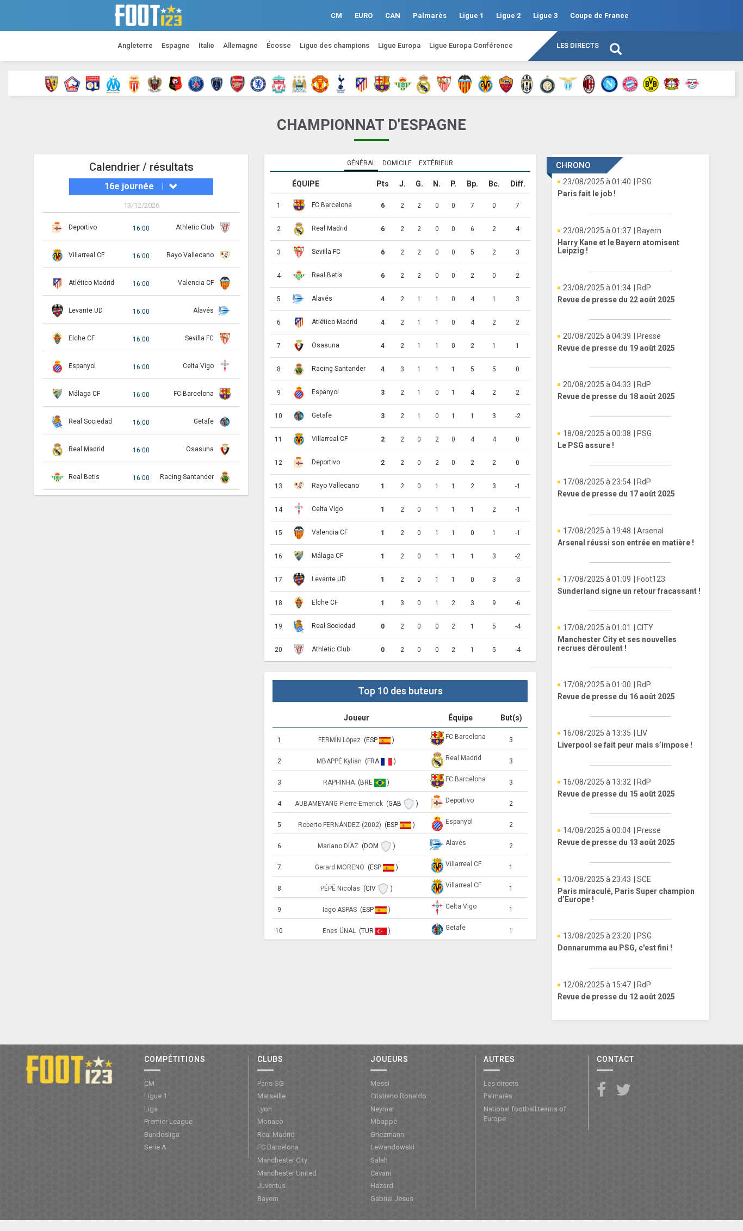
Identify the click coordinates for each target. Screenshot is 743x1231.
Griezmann (387, 1134)
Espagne (176, 45)
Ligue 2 (508, 15)
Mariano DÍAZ (339, 846)
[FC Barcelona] (382, 83)
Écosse (279, 45)
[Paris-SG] (196, 83)
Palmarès (430, 15)
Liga (151, 1109)
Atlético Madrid (91, 283)
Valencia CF (196, 283)
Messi (379, 1083)
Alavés (203, 310)
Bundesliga (161, 1134)
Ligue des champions (334, 45)
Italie (206, 45)
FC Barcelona (194, 393)
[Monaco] (134, 83)
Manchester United (287, 1173)
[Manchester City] (299, 83)
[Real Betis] (402, 83)
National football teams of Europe (525, 1114)
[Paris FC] (216, 83)
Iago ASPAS (340, 909)
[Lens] (51, 83)
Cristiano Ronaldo (398, 1096)
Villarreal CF (86, 255)
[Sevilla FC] (444, 83)
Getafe (204, 421)
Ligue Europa (399, 45)
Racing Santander (187, 477)
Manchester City (282, 1160)
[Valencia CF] (464, 83)
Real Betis (84, 477)
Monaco (270, 1121)
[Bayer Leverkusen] (671, 83)
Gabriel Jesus (391, 1199)
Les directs (577, 45)
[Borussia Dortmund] (650, 83)
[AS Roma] (506, 83)
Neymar (382, 1109)
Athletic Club (195, 227)
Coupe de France (599, 15)
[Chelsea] (258, 83)
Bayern (267, 1199)
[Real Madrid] (423, 83)
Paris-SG (270, 1083)
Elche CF (82, 338)
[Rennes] (175, 83)
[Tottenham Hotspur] (340, 83)
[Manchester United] (320, 83)
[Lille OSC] (72, 83)
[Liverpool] (278, 83)
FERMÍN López (340, 740)
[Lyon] (92, 83)
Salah (379, 1160)
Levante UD (86, 310)
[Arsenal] (237, 83)
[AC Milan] (588, 83)
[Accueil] (69, 1069)
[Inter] (547, 83)
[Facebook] (601, 1090)
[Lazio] (568, 83)
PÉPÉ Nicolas (341, 888)
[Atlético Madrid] (361, 83)
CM (336, 15)
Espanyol (82, 366)
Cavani (380, 1173)
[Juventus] (526, 83)
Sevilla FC (199, 338)
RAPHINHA (339, 782)
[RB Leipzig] (692, 83)
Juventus (271, 1186)
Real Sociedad (90, 421)
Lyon (264, 1109)
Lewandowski (392, 1147)
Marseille (271, 1096)
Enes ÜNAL (340, 931)
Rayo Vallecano (190, 255)
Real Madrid (86, 449)
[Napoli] (609, 83)
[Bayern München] (630, 83)
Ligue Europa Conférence (471, 45)
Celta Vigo (198, 366)
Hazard (381, 1186)
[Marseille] (113, 83)
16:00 (141, 228)
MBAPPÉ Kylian (340, 761)
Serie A (155, 1147)
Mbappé (383, 1121)
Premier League (168, 1121)
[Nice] (154, 83)
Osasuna (200, 449)
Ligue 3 (545, 15)
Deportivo (83, 227)
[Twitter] (623, 1090)
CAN (392, 15)
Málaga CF (84, 393)
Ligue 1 (471, 15)
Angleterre (135, 45)
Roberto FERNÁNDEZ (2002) (340, 825)
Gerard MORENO (340, 867)
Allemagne (240, 45)
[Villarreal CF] (485, 83)
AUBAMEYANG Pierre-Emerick (340, 803)
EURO (364, 15)
